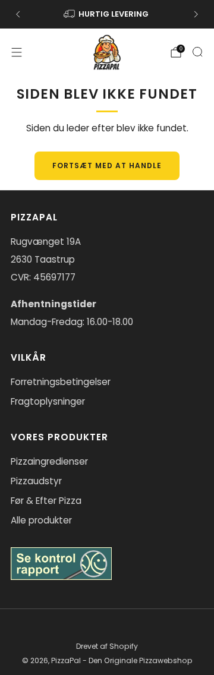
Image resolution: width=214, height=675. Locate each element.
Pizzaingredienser (49, 461)
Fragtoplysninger (48, 401)
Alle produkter (41, 520)
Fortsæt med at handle (107, 165)
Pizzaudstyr (36, 481)
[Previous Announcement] (18, 14)
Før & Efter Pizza (46, 500)
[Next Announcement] (196, 14)
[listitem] (107, 14)
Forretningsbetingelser (61, 382)
